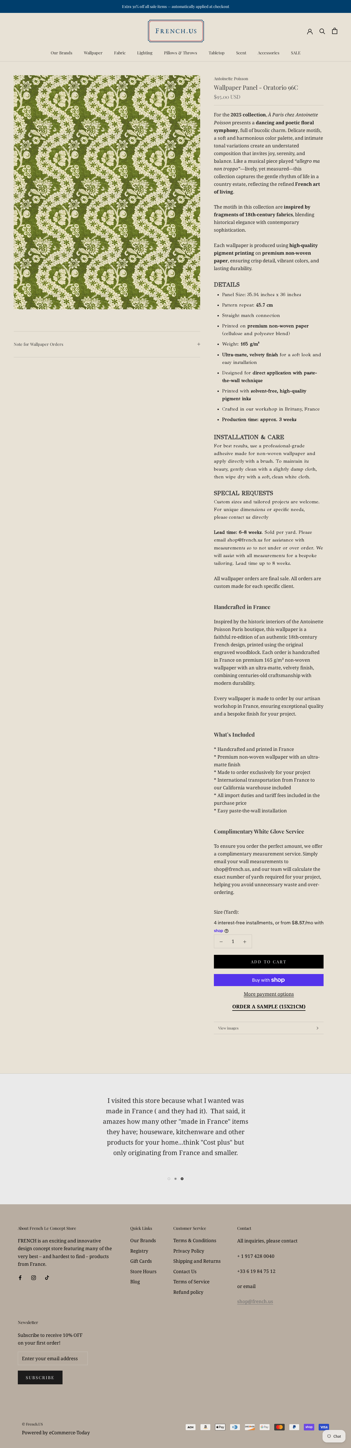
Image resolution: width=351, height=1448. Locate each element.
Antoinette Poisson (231, 78)
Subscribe (40, 1377)
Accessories (268, 52)
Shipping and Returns (197, 1261)
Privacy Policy (188, 1251)
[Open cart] (334, 31)
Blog (135, 1281)
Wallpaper (93, 52)
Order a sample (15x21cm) (268, 1006)
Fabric (120, 52)
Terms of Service (191, 1281)
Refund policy (188, 1292)
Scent (241, 52)
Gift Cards (141, 1261)
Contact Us (185, 1271)
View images (228, 1028)
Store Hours (143, 1271)
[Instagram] (33, 1277)
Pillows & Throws (180, 52)
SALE (296, 52)
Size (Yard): (226, 912)
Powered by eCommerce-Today (56, 1432)
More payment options (269, 994)
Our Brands (61, 52)
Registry (139, 1251)
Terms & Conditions (194, 1240)
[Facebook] (20, 1277)
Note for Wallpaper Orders (38, 344)
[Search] (322, 31)
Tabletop (217, 52)
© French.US (32, 1424)
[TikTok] (47, 1277)
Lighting (144, 52)
